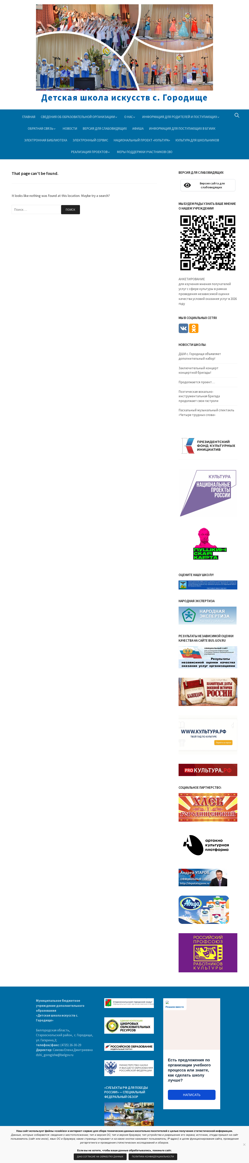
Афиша (138, 128)
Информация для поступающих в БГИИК (182, 128)
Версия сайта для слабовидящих (211, 185)
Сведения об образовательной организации (78, 117)
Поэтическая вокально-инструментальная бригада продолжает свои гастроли (199, 396)
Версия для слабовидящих (105, 128)
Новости (70, 128)
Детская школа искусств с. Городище (124, 97)
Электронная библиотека (45, 140)
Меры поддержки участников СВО (144, 152)
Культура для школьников (197, 140)
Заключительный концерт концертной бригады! (198, 370)
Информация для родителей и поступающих (179, 117)
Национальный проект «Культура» (142, 140)
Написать (192, 1095)
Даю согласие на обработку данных (100, 1156)
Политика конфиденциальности (153, 1156)
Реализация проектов (89, 152)
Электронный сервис (90, 140)
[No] (244, 1144)
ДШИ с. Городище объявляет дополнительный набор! (200, 356)
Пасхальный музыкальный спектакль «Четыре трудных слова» (206, 412)
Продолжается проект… (197, 382)
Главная (28, 117)
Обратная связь (40, 128)
